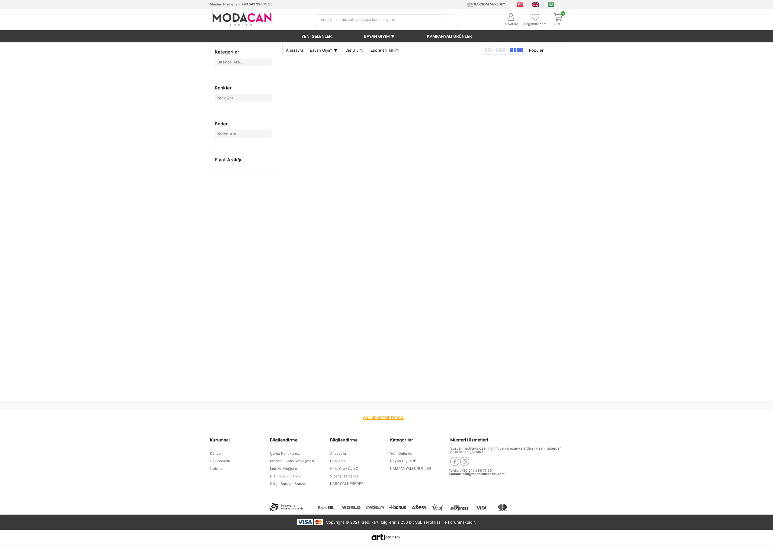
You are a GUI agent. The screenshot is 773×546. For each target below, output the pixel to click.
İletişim (216, 468)
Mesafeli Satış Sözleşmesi (292, 461)
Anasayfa (294, 50)
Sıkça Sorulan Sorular (288, 483)
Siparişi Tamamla (344, 476)
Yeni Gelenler (316, 36)
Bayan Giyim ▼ (379, 36)
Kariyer (216, 453)
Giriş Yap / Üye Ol (344, 468)
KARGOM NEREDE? (346, 483)
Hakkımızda (220, 461)
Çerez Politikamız (285, 453)
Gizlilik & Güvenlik (285, 476)
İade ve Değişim (283, 468)
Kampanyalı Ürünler (449, 36)
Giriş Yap (337, 461)
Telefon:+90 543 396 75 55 (470, 470)
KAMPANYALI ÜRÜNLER (410, 468)
